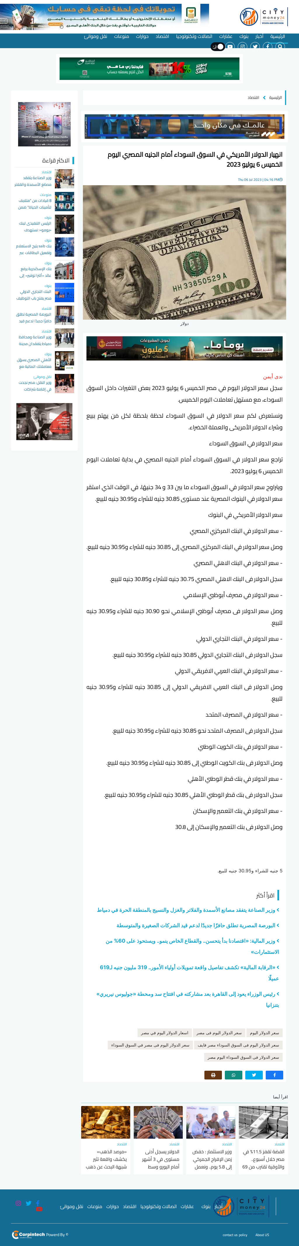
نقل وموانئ (95, 36)
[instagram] (242, 47)
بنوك (243, 36)
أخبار (259, 36)
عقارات (225, 36)
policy (243, 1234)
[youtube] (230, 47)
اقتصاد (162, 36)
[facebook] (267, 47)
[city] (263, 16)
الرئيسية (277, 36)
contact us (230, 1234)
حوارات (142, 36)
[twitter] (255, 47)
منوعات (121, 36)
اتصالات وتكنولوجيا (194, 36)
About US (262, 1234)
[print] (213, 1075)
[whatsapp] (233, 1075)
